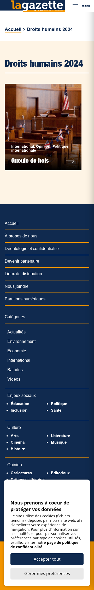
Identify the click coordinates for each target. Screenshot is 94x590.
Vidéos (13, 379)
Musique (59, 442)
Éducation (20, 403)
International (22, 146)
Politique (59, 403)
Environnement (21, 341)
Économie (16, 351)
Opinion (43, 146)
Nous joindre (16, 286)
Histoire (18, 449)
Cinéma (18, 442)
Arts (15, 435)
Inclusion (19, 410)
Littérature (60, 435)
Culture (14, 427)
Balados (15, 370)
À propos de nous (21, 236)
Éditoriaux (60, 473)
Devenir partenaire (22, 261)
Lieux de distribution (23, 274)
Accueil (13, 29)
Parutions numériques (25, 299)
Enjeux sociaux (21, 395)
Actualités (16, 332)
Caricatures (21, 473)
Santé (56, 410)
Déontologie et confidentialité (32, 248)
